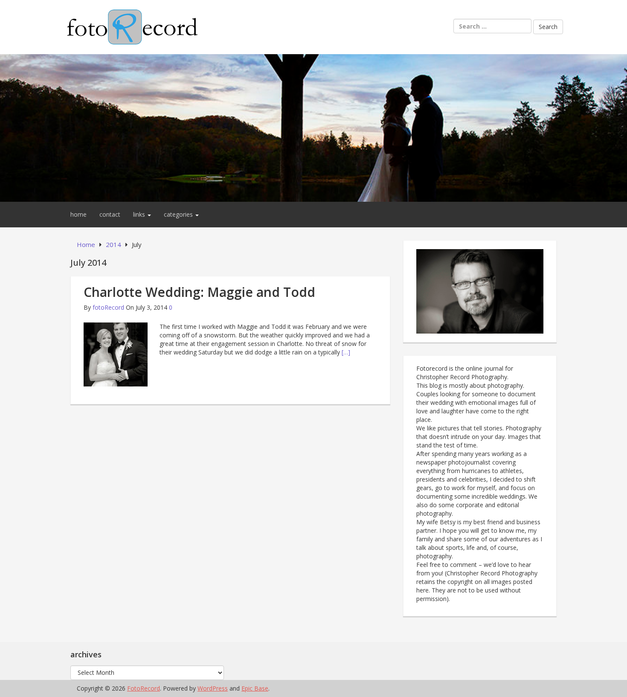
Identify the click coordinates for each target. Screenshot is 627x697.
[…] (346, 352)
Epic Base (254, 688)
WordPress (212, 688)
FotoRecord (143, 688)
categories (179, 214)
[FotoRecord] (313, 127)
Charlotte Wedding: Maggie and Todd (199, 292)
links (140, 214)
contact (109, 214)
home (78, 214)
